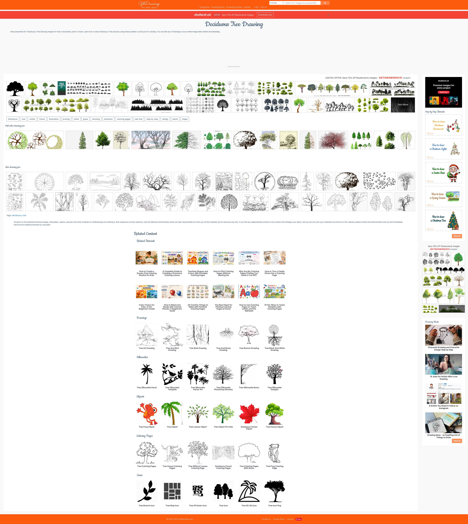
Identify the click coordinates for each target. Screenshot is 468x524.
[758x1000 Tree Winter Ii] (182, 183)
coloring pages (124, 119)
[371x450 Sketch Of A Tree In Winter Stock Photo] (132, 183)
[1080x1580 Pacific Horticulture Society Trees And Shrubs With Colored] (187, 203)
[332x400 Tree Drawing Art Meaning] (359, 203)
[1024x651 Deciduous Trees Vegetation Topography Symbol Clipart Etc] (378, 183)
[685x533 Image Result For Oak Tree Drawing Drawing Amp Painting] (217, 141)
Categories (205, 7)
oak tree (138, 119)
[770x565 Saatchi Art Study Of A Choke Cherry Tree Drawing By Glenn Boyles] (333, 141)
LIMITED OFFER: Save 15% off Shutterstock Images (351, 77)
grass (85, 119)
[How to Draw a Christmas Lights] (443, 149)
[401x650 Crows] (307, 183)
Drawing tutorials (234, 7)
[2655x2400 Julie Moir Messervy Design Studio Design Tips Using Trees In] (148, 203)
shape (185, 119)
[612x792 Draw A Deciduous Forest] (14, 203)
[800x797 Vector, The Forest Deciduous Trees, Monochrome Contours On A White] (381, 203)
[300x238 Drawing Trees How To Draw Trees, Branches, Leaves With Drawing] (39, 203)
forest (42, 119)
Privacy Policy (279, 519)
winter (32, 119)
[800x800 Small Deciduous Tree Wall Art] (312, 203)
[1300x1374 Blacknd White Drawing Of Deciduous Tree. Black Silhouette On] (264, 183)
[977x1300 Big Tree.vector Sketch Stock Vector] (121, 141)
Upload (247, 7)
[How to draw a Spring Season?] (443, 196)
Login (256, 7)
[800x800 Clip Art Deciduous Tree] (77, 183)
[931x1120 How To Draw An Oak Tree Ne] (268, 141)
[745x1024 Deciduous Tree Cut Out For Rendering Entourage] (103, 141)
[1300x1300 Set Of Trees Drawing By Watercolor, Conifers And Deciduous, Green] (361, 141)
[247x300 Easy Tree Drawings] (64, 203)
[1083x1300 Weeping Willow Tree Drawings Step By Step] (406, 141)
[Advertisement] (235, 49)
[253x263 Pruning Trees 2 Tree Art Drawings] (229, 203)
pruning (66, 119)
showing (96, 119)
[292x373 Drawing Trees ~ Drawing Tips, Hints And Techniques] (324, 183)
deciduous (13, 119)
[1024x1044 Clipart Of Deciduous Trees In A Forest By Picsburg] (287, 183)
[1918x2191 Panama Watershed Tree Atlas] (207, 203)
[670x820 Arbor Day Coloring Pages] (224, 183)
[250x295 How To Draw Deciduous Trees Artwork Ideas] (288, 141)
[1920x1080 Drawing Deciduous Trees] (151, 141)
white (76, 119)
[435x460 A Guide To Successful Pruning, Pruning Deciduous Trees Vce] (202, 183)
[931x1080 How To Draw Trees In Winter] (103, 203)
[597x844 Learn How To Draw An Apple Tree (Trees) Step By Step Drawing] (170, 203)
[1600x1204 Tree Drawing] (157, 183)
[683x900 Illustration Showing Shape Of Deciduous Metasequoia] (308, 141)
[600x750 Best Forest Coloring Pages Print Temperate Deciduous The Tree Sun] (243, 183)
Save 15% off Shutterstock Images (444, 246)
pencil (175, 119)
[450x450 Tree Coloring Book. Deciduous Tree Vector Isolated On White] (336, 203)
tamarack (108, 119)
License (290, 519)
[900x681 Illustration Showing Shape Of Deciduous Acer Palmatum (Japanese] (186, 141)
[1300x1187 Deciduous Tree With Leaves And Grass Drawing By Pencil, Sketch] (245, 141)
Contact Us (266, 519)
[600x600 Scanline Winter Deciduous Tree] (404, 202)
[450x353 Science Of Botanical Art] (285, 203)
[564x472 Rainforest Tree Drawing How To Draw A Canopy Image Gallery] (255, 203)
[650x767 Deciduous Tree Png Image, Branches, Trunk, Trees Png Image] (406, 182)
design (165, 119)
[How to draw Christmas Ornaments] (443, 125)
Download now (265, 15)
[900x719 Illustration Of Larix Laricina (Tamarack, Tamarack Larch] (79, 141)
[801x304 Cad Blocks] (35, 141)
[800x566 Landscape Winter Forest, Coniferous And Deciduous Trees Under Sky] (105, 183)
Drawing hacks (218, 7)
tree (23, 119)
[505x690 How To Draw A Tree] (84, 203)
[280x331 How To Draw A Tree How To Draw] (124, 203)
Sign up (264, 7)
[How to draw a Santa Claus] (443, 172)
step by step (152, 119)
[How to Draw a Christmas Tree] (443, 220)
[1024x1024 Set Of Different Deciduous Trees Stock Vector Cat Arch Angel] (385, 141)
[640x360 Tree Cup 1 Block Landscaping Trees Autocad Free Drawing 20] (44, 183)
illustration (54, 119)
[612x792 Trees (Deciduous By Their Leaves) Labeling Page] (14, 183)
